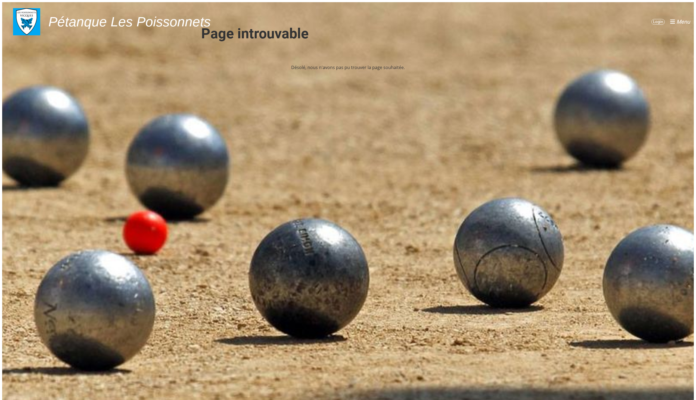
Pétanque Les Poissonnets (129, 22)
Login (658, 21)
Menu (682, 21)
